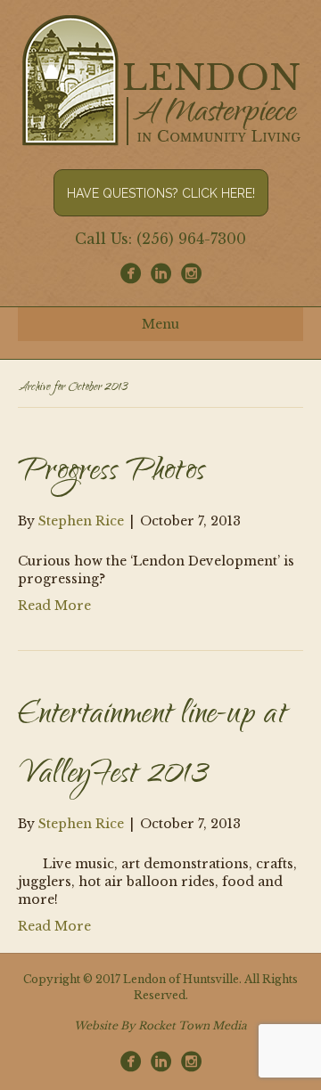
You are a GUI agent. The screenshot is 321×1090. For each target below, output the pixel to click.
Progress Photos (111, 473)
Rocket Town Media (192, 1025)
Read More (54, 606)
